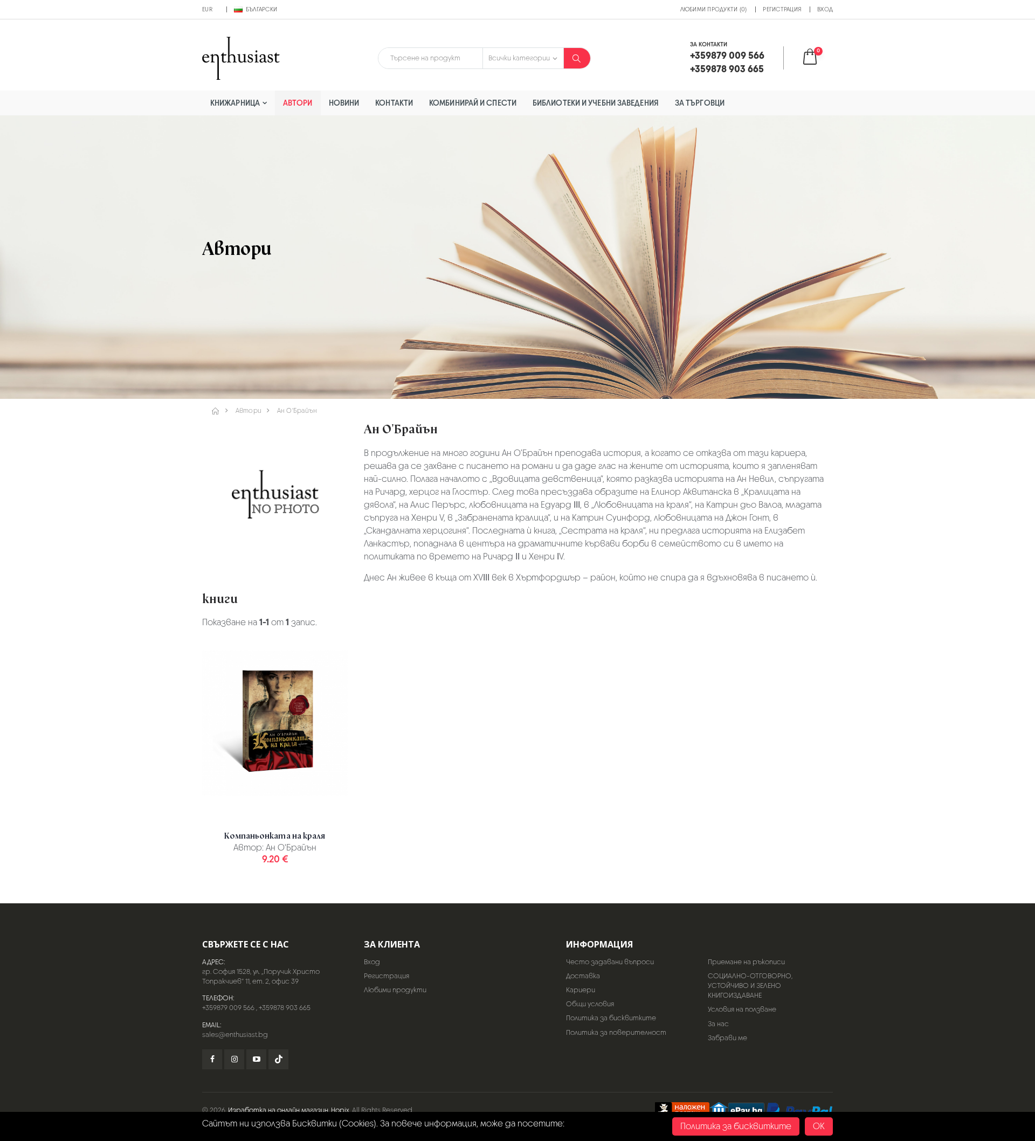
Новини (344, 103)
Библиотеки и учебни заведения (596, 103)
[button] (817, 58)
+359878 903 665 (284, 1007)
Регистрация (782, 9)
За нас (718, 1023)
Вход (825, 9)
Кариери (580, 989)
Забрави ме (727, 1037)
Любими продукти (395, 989)
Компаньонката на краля (274, 836)
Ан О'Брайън (297, 410)
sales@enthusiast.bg (235, 1034)
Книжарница (235, 103)
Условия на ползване (742, 1009)
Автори (298, 103)
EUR (207, 9)
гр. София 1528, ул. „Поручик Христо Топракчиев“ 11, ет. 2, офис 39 (261, 976)
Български (261, 9)
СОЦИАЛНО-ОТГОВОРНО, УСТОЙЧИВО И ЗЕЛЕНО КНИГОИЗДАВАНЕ (750, 985)
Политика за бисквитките (611, 1017)
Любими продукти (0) (713, 9)
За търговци (699, 103)
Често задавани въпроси (610, 961)
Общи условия (590, 1003)
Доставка (583, 975)
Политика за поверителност (616, 1032)
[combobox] (430, 58)
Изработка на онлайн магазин (278, 1110)
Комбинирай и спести (472, 103)
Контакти (394, 103)
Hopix (340, 1110)
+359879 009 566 (228, 1007)
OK (819, 1126)
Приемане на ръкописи (746, 961)
